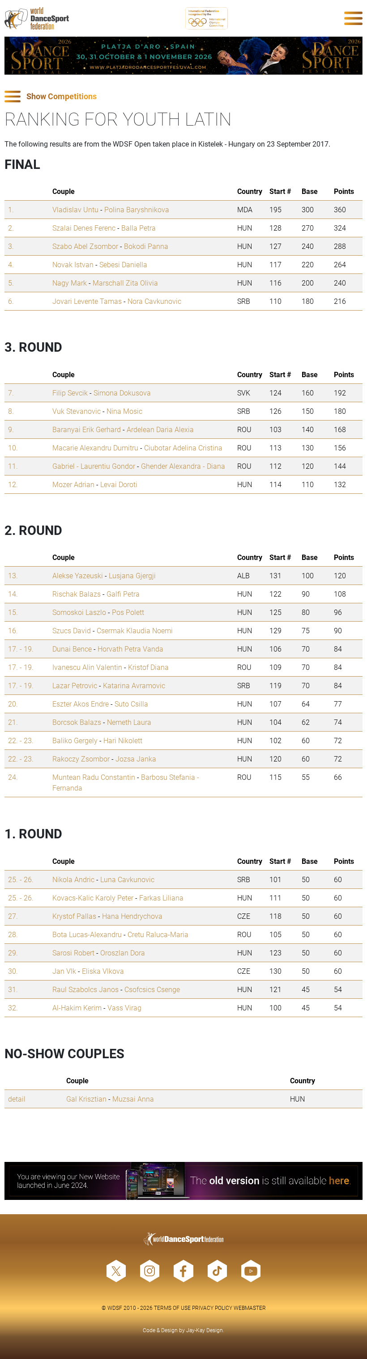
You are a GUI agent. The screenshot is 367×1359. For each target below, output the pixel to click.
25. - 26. (21, 879)
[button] (183, 96)
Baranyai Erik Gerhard (86, 429)
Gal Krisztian (86, 1098)
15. (13, 612)
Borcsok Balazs (76, 722)
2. (11, 227)
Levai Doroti (118, 484)
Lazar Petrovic (74, 685)
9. (11, 429)
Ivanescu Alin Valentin (87, 667)
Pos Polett (128, 612)
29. (13, 952)
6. (11, 301)
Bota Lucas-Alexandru (87, 934)
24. (13, 777)
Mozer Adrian (73, 484)
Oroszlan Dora (122, 952)
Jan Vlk (64, 971)
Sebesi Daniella (123, 264)
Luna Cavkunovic (127, 879)
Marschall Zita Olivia (125, 282)
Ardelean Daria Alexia (160, 429)
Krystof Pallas (74, 916)
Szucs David (71, 630)
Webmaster (250, 1307)
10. (13, 447)
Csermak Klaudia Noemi (135, 630)
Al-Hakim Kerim (77, 1007)
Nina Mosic (124, 411)
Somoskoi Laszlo (79, 612)
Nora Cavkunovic (154, 301)
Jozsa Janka (135, 758)
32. (13, 1007)
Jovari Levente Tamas (87, 301)
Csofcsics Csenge (152, 989)
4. (11, 264)
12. (13, 484)
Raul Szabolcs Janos (85, 989)
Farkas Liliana (161, 897)
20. (13, 703)
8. (11, 411)
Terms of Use (172, 1307)
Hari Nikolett (122, 740)
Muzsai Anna (133, 1098)
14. (13, 593)
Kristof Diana (148, 667)
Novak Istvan (73, 264)
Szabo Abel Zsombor (85, 246)
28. (13, 934)
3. (11, 246)
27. (13, 916)
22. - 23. (21, 740)
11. (13, 466)
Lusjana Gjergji (132, 575)
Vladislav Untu (75, 209)
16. (13, 630)
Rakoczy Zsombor (81, 758)
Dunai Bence (72, 648)
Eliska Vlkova (103, 971)
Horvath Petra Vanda (130, 648)
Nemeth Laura (129, 722)
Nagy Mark (69, 282)
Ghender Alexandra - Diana (183, 466)
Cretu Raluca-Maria (158, 934)
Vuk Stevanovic (76, 411)
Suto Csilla (131, 703)
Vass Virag (124, 1007)
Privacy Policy (212, 1307)
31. (13, 989)
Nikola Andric (73, 879)
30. (13, 971)
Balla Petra (138, 227)
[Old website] (183, 1181)
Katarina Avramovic (134, 685)
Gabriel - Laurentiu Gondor (93, 466)
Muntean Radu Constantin (93, 777)
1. (11, 209)
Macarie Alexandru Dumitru (95, 447)
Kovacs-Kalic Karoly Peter (92, 897)
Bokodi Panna (146, 246)
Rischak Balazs (76, 593)
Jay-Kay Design (204, 1330)
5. (11, 282)
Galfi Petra (123, 593)
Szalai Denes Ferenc (83, 227)
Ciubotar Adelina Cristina (183, 447)
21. (13, 722)
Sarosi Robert (73, 952)
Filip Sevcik (70, 392)
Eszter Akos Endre (80, 703)
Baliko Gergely (75, 740)
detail (17, 1098)
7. (11, 392)
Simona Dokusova (122, 392)
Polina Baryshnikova (136, 209)
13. (13, 575)
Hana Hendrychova (132, 916)
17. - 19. (21, 648)
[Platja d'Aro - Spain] (183, 56)
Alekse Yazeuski (77, 575)
